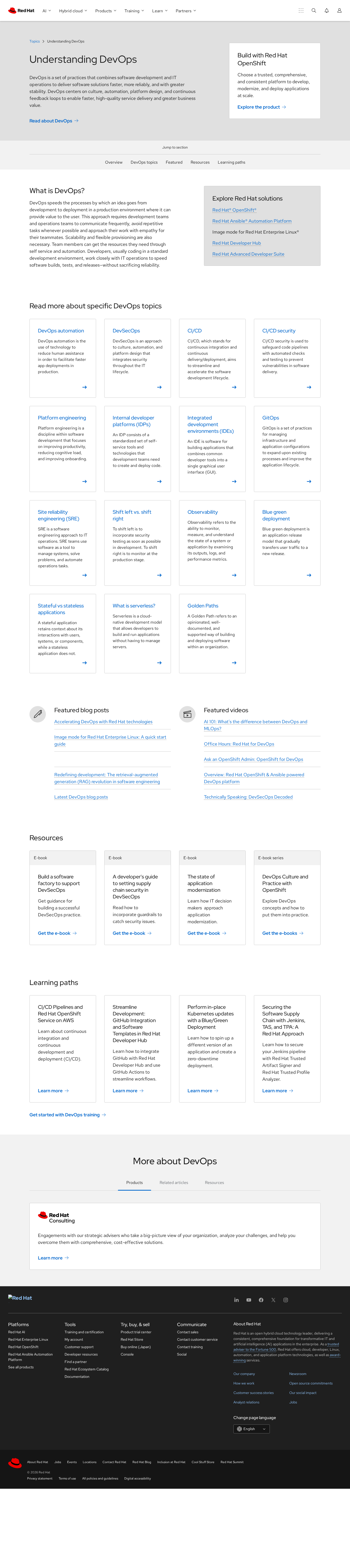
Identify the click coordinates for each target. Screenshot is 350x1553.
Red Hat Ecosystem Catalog (87, 1369)
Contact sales (187, 1332)
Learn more (50, 1091)
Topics (34, 41)
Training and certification (84, 1332)
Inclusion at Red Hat (171, 1462)
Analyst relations (246, 1402)
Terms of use (67, 1478)
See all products (21, 1367)
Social (182, 1354)
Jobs (293, 1402)
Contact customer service (197, 1339)
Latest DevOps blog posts (81, 797)
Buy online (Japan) (136, 1347)
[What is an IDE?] (212, 449)
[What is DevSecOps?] (138, 358)
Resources (200, 162)
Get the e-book (54, 933)
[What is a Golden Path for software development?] (212, 633)
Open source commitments (311, 1383)
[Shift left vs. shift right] (138, 542)
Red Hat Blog (141, 1462)
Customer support (79, 1347)
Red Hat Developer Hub (236, 243)
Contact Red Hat (114, 1462)
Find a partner (76, 1361)
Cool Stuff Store (203, 1462)
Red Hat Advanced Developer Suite (248, 254)
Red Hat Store (132, 1339)
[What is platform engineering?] (63, 449)
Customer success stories (253, 1392)
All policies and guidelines (100, 1478)
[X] (273, 1301)
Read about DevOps (50, 121)
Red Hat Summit (232, 1462)
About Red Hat (37, 1462)
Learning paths (231, 162)
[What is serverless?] (138, 633)
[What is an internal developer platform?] (138, 449)
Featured (174, 162)
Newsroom (297, 1373)
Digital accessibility (137, 1478)
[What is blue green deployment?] (287, 542)
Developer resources (81, 1354)
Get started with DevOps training (64, 1115)
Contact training (190, 1347)
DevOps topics (144, 162)
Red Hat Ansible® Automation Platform (252, 221)
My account (74, 1339)
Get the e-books (279, 933)
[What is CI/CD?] (212, 358)
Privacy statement (40, 1478)
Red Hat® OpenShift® (234, 210)
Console (127, 1354)
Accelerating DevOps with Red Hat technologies (103, 722)
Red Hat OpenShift (23, 1347)
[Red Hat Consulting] (175, 1217)
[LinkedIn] (236, 1301)
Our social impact (302, 1392)
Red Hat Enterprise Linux (28, 1339)
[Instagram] (286, 1301)
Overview (113, 162)
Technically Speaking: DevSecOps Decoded (248, 797)
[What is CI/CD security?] (287, 358)
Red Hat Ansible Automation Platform (30, 1357)
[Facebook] (261, 1301)
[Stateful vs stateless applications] (63, 633)
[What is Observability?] (212, 542)
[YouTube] (249, 1301)
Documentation (77, 1376)
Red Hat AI (16, 1332)
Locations (89, 1462)
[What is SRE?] (63, 542)
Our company (244, 1373)
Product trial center (136, 1332)
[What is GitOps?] (287, 449)
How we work (243, 1383)
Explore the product (259, 107)
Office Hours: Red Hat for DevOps (239, 744)
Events (72, 1462)
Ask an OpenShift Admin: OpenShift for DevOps (253, 759)
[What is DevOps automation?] (63, 358)
